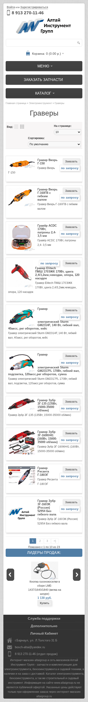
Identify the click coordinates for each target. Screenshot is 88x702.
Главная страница (16, 103)
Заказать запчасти (43, 80)
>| (55, 541)
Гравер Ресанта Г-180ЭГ (43, 471)
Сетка (22, 127)
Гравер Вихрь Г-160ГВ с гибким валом (47, 194)
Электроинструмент (40, 103)
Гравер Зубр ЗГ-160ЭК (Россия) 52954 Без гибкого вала (46, 507)
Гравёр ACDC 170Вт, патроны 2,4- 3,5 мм (47, 230)
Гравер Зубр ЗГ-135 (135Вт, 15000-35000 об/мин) (47, 405)
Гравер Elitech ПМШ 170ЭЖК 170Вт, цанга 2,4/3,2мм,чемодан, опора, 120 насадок (57, 273)
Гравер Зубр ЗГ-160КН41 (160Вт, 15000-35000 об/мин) (47, 437)
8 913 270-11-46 (28, 12)
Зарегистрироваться (34, 7)
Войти (11, 7)
